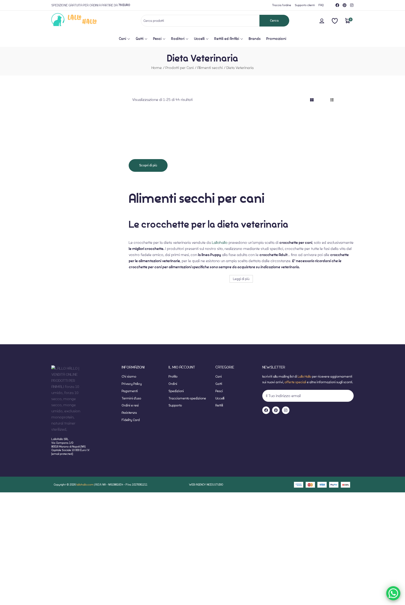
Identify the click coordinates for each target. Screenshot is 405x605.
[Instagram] (352, 5)
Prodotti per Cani (179, 67)
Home (156, 67)
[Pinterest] (344, 5)
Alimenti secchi (210, 67)
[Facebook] (337, 5)
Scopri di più (148, 165)
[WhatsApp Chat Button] (393, 593)
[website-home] (81, 20)
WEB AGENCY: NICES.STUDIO (206, 484)
